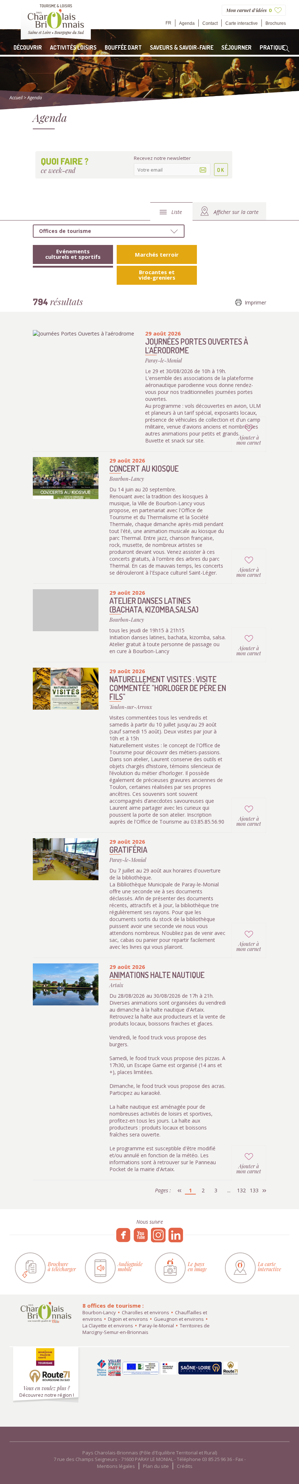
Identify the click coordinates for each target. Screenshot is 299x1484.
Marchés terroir (157, 254)
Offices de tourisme (65, 230)
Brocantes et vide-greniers (157, 274)
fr (168, 23)
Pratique (272, 47)
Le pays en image (197, 1267)
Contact (210, 23)
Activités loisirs (73, 47)
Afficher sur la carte (236, 211)
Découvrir (27, 47)
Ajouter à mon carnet (248, 440)
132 (241, 1190)
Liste (176, 211)
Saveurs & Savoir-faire (181, 47)
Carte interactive (241, 23)
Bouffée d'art (123, 47)
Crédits (185, 1466)
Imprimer (255, 302)
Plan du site (156, 1466)
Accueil (16, 98)
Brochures (275, 23)
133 (254, 1190)
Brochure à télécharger (62, 1267)
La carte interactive (269, 1267)
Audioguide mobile (130, 1267)
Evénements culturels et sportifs (73, 254)
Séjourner (236, 47)
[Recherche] (286, 48)
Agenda (187, 23)
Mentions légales (116, 1466)
